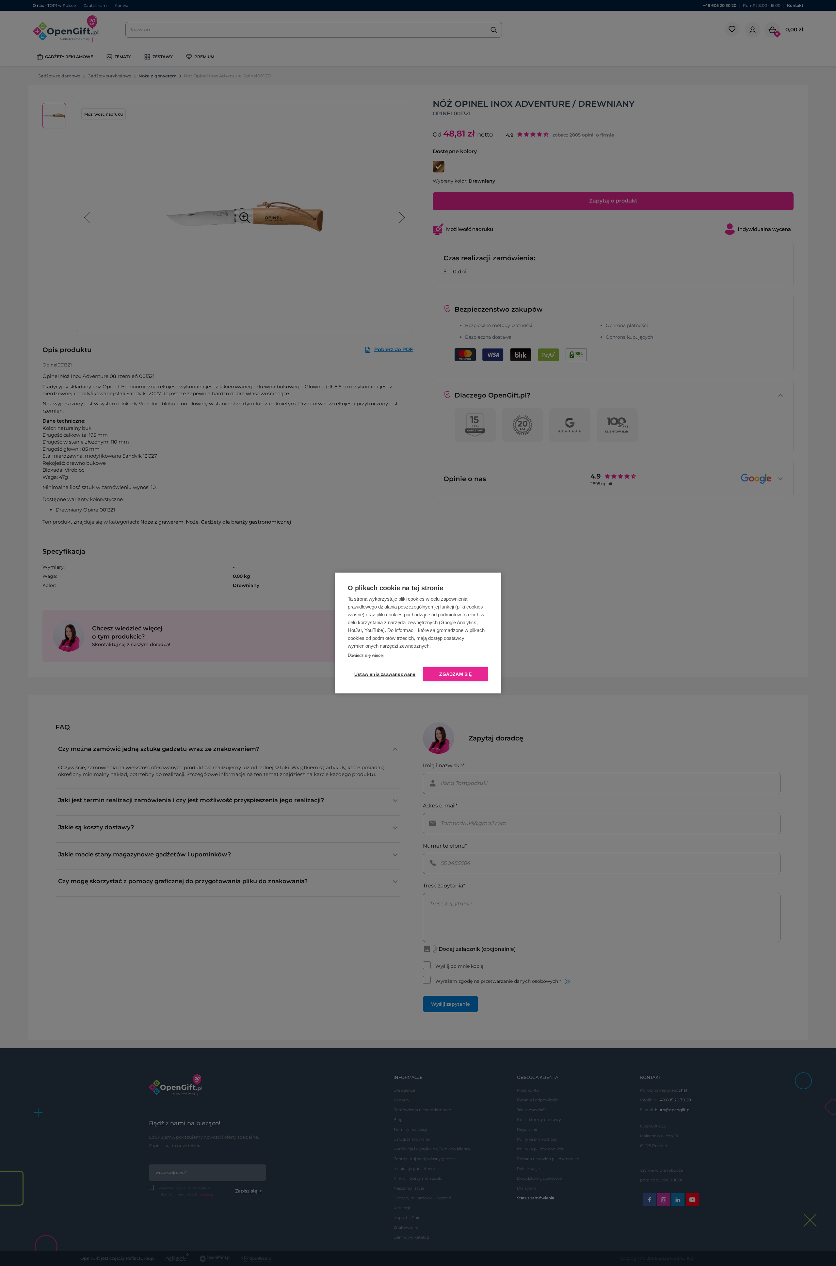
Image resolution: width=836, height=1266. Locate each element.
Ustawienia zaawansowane (383, 674)
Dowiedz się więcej (366, 655)
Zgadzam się (455, 674)
